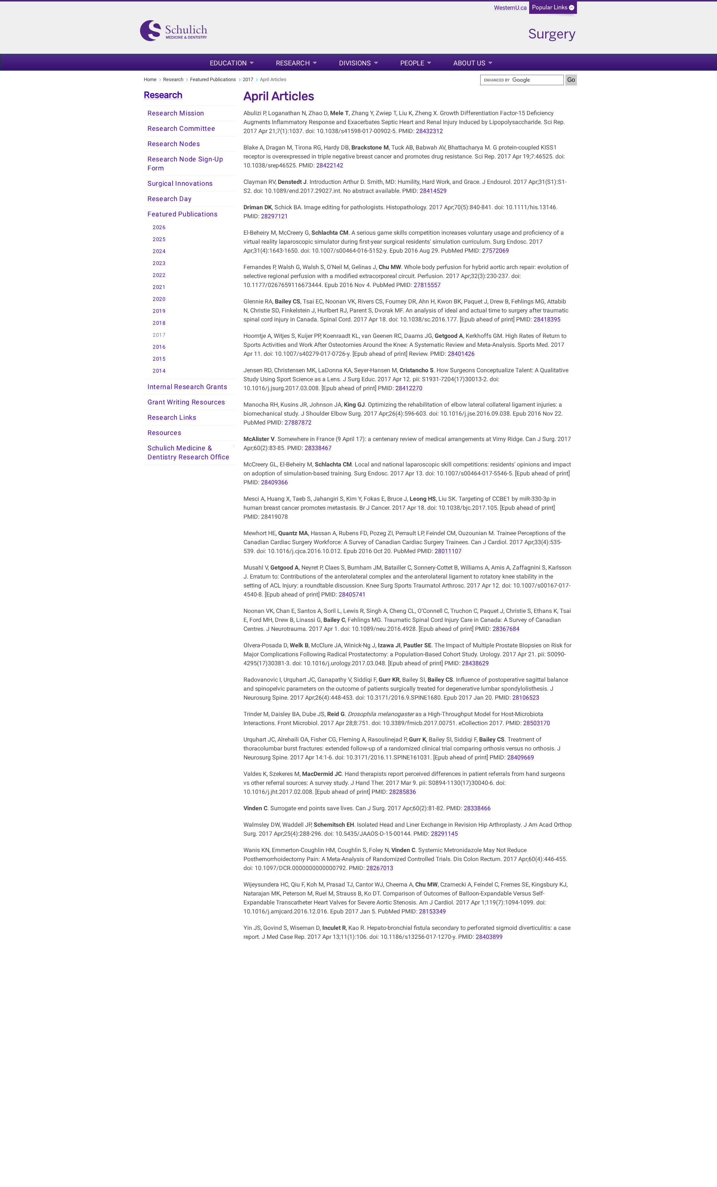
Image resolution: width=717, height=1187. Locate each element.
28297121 (274, 216)
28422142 (329, 165)
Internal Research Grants (187, 387)
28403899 (489, 936)
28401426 (461, 353)
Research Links (172, 417)
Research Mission (176, 113)
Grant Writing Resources (186, 402)
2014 (159, 371)
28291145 (444, 833)
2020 (159, 299)
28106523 (525, 697)
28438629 (475, 663)
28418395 (547, 319)
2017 (248, 79)
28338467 (318, 447)
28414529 (433, 190)
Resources (164, 433)
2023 (159, 263)
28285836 (402, 791)
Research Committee (181, 128)
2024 (159, 251)
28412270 (408, 388)
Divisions (355, 63)
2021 (159, 287)
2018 (159, 323)
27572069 (495, 250)
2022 (159, 275)
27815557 (427, 285)
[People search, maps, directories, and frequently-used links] (553, 9)
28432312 (429, 131)
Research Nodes (174, 144)
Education (228, 63)
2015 (159, 359)
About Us (469, 63)
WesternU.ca (510, 7)
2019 (159, 311)
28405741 (352, 594)
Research (293, 63)
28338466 (477, 808)
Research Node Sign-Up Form (185, 163)
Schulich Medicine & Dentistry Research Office (189, 452)
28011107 (448, 551)
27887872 (298, 422)
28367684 (506, 628)
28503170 (536, 723)
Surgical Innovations (180, 183)
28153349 (432, 911)
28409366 (274, 482)
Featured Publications (213, 79)
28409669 (520, 757)
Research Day (170, 199)
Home (150, 79)
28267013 (379, 868)
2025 (159, 239)
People (412, 63)
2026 (159, 227)
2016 (159, 347)
